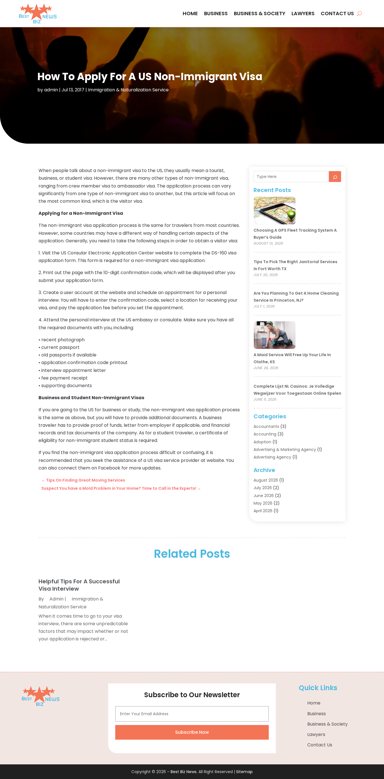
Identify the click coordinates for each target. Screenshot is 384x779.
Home (190, 13)
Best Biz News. (184, 772)
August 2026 (266, 480)
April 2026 (263, 511)
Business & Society (259, 13)
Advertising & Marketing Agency (285, 449)
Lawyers (303, 13)
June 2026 (264, 495)
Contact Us (337, 13)
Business (216, 13)
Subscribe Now (192, 732)
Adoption (262, 442)
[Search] (335, 176)
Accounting (265, 434)
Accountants (266, 426)
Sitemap (244, 772)
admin (51, 90)
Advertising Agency (272, 457)
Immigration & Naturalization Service (128, 90)
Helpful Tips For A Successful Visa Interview (79, 585)
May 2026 (263, 503)
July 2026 (263, 488)
